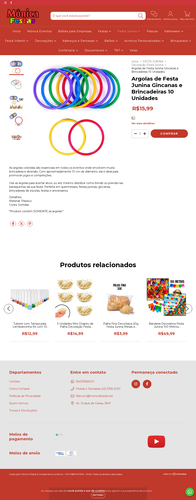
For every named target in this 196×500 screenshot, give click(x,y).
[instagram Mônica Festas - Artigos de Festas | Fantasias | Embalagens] (6, 2)
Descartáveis (95, 50)
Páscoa (152, 31)
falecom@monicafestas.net (94, 396)
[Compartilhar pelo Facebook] (13, 225)
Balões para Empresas (74, 31)
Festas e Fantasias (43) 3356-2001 (98, 388)
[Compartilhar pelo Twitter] (22, 225)
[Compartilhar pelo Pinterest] (30, 225)
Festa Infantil (15, 41)
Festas (103, 31)
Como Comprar (19, 388)
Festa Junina (128, 31)
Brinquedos (180, 41)
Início (17, 31)
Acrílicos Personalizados (143, 41)
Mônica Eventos (39, 31)
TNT (117, 50)
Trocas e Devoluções (23, 410)
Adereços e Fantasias (79, 41)
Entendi (98, 495)
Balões (110, 41)
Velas (134, 50)
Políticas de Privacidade (25, 396)
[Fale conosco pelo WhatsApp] (189, 492)
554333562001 (85, 381)
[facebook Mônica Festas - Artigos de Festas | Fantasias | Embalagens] (11, 2)
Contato (14, 381)
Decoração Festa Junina (147, 65)
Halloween (172, 31)
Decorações (44, 41)
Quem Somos (18, 403)
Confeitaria (67, 50)
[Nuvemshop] (175, 474)
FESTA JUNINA (153, 61)
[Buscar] (140, 15)
